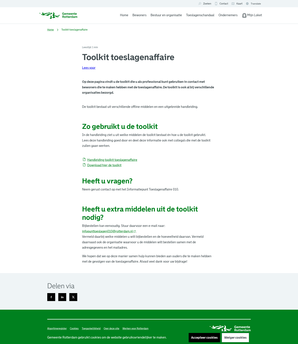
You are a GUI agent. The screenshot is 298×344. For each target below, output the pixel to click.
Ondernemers (227, 15)
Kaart (236, 3)
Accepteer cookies (204, 337)
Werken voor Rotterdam (135, 328)
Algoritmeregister (57, 328)
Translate (254, 4)
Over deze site (111, 328)
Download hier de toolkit (104, 165)
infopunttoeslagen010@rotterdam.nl (109, 231)
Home (124, 15)
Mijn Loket (252, 15)
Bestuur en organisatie (166, 15)
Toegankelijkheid (91, 328)
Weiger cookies (235, 337)
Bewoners (139, 15)
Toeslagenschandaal (200, 15)
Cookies (74, 328)
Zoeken (207, 3)
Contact (224, 3)
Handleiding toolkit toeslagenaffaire (112, 160)
